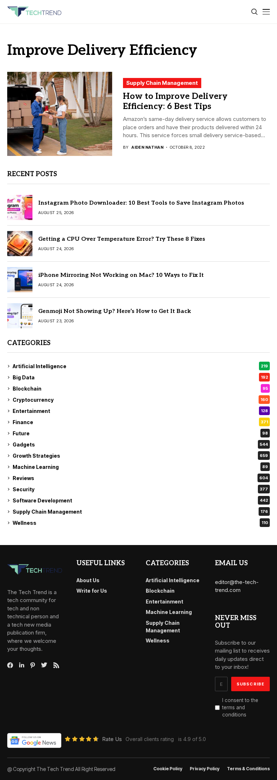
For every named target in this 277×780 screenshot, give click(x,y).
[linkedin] (21, 665)
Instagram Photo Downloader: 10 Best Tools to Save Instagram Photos (141, 203)
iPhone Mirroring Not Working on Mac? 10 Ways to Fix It (121, 275)
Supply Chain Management (162, 82)
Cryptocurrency (140, 400)
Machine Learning (140, 467)
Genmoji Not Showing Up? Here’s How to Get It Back (114, 311)
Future (140, 433)
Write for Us (91, 591)
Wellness (140, 523)
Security (140, 489)
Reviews (140, 478)
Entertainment (140, 411)
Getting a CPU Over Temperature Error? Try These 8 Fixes (121, 239)
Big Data (140, 377)
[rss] (56, 665)
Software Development (140, 500)
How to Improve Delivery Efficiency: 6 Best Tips (175, 101)
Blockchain (140, 388)
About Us (88, 580)
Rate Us (112, 739)
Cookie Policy (168, 768)
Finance (140, 422)
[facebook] (10, 665)
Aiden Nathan (147, 147)
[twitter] (44, 665)
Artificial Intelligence (140, 366)
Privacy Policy (205, 768)
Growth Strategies (140, 456)
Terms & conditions (248, 768)
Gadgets (140, 444)
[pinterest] (32, 665)
